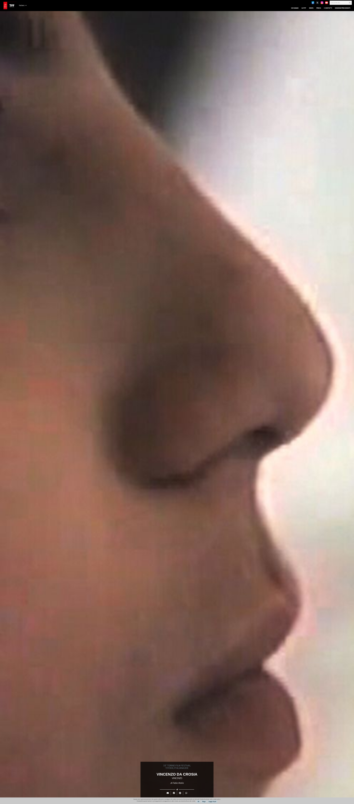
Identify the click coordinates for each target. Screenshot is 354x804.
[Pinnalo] (180, 793)
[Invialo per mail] (168, 793)
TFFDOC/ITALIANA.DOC (177, 768)
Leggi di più (212, 801)
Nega (204, 801)
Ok (198, 801)
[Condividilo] (174, 793)
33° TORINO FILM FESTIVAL (177, 765)
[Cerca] (350, 3)
